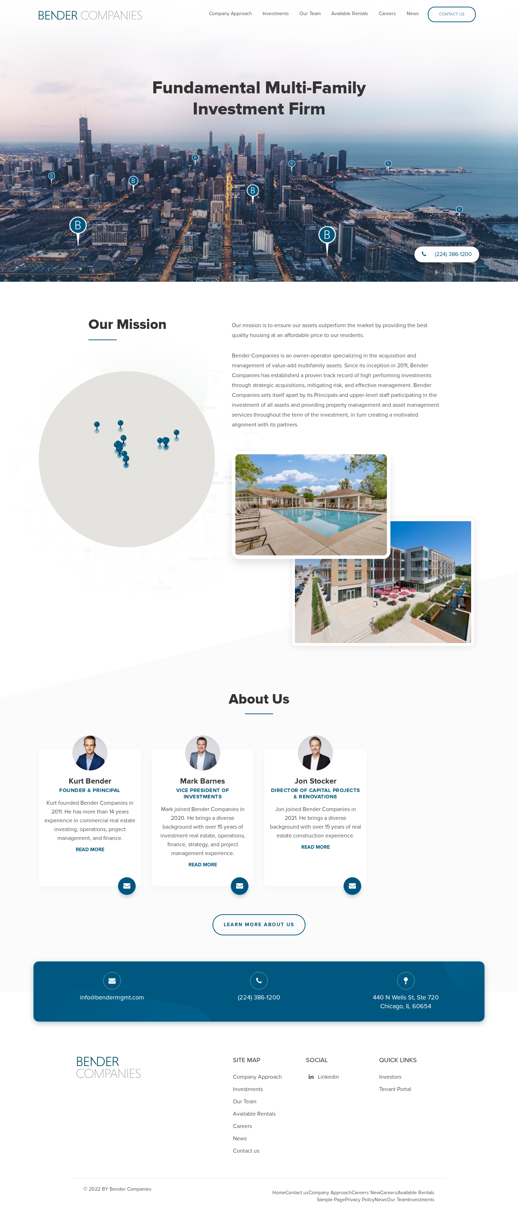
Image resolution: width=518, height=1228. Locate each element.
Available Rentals (349, 14)
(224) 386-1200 (452, 254)
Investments (276, 14)
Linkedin (327, 1076)
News (413, 14)
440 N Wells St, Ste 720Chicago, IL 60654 (406, 1001)
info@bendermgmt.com (112, 997)
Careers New (366, 1193)
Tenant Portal (395, 1089)
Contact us (451, 14)
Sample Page (331, 1200)
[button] (126, 462)
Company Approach (230, 14)
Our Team (310, 14)
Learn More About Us (259, 925)
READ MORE (90, 850)
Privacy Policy (360, 1200)
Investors (390, 1076)
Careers (387, 14)
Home (278, 1193)
